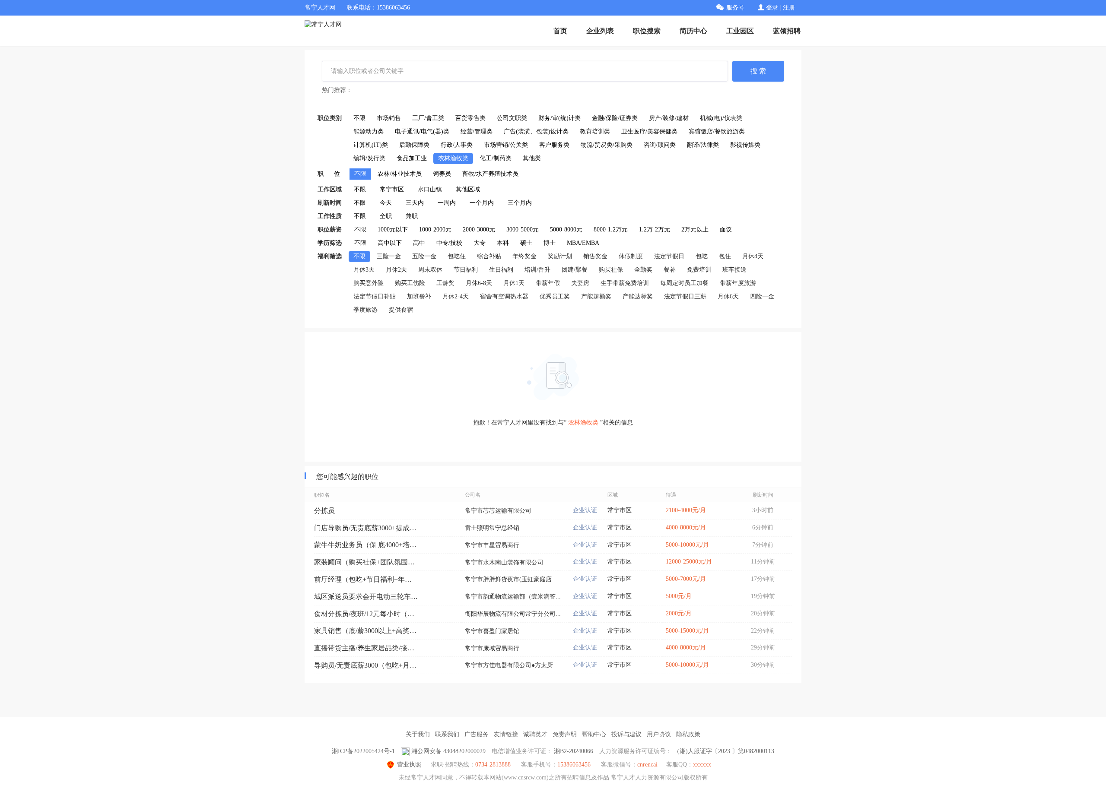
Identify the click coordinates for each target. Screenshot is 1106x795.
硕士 (526, 243)
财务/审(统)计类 (559, 118)
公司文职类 (512, 118)
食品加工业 (412, 158)
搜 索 (758, 71)
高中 (419, 243)
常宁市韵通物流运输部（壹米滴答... (513, 596)
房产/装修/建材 (669, 118)
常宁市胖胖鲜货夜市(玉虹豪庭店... (511, 579)
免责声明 (565, 734)
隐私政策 (688, 734)
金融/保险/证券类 (615, 118)
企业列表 (600, 31)
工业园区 (740, 31)
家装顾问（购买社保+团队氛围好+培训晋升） (366, 562)
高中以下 (390, 243)
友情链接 (506, 734)
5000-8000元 (566, 229)
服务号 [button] (735, 7)
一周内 (447, 203)
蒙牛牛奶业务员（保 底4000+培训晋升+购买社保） (366, 544)
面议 (726, 229)
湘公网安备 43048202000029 (448, 751)
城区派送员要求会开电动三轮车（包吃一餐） (366, 596)
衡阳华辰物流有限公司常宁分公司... (513, 614)
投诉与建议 (626, 734)
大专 (480, 243)
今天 (386, 203)
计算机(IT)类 (370, 145)
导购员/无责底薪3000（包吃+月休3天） (366, 665)
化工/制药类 (496, 158)
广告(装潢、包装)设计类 (536, 131)
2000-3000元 (479, 229)
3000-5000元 (522, 229)
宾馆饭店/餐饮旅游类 (717, 131)
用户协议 (659, 734)
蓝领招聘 (787, 31)
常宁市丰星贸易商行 (492, 545)
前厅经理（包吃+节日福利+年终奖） (366, 579)
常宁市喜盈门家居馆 (492, 631)
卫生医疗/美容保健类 (649, 131)
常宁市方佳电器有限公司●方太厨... (511, 665)
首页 (560, 31)
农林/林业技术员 (400, 174)
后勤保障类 (414, 145)
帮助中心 (594, 734)
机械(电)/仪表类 (721, 118)
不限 (359, 118)
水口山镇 (430, 189)
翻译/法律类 (703, 145)
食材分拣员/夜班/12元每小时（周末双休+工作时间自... (366, 614)
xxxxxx (702, 764)
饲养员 (442, 174)
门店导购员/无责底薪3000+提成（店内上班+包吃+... (366, 528)
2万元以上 (695, 229)
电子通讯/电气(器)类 (422, 131)
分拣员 (324, 510)
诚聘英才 (535, 734)
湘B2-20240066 (573, 751)
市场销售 (389, 118)
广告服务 (476, 734)
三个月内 (520, 203)
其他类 (532, 158)
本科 (503, 243)
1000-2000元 (435, 229)
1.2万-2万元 (654, 229)
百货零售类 (470, 118)
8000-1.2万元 (611, 229)
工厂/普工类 (428, 118)
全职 (386, 216)
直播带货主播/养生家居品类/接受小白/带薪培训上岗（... (366, 648)
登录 (772, 7)
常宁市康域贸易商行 (492, 648)
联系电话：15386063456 (378, 7)
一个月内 (482, 203)
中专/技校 (449, 243)
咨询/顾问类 (660, 145)
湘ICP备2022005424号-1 (363, 751)
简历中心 (693, 31)
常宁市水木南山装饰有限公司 (504, 562)
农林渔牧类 (453, 158)
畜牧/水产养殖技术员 (490, 174)
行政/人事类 (457, 145)
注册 (789, 7)
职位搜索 (647, 31)
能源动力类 (368, 131)
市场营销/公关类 (506, 145)
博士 (549, 243)
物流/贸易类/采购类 (606, 145)
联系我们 (447, 734)
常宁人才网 (320, 7)
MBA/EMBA (583, 243)
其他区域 (468, 189)
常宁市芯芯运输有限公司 (498, 510)
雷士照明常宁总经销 (492, 528)
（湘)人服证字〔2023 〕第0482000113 (724, 751)
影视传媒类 (745, 145)
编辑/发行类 (369, 158)
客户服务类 (554, 145)
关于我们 (418, 734)
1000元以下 (393, 229)
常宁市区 (392, 189)
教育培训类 (595, 131)
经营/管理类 (477, 131)
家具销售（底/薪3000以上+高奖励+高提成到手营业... (366, 630)
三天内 (415, 203)
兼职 (412, 216)
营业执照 (409, 764)
